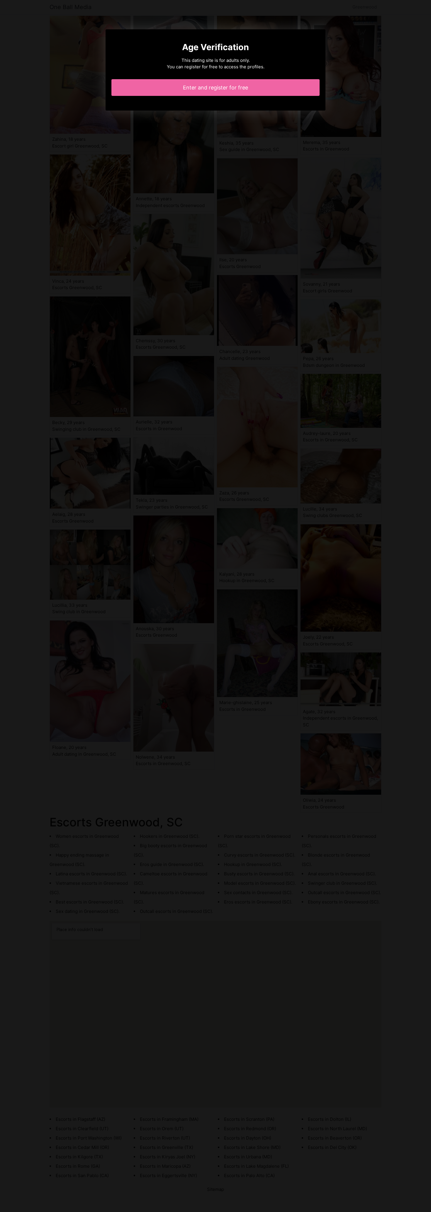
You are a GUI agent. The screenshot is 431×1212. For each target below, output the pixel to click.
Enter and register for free (215, 87)
